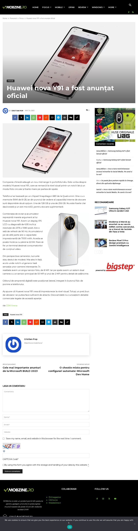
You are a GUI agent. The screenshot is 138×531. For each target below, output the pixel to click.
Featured (13, 18)
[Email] (52, 117)
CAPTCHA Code (10, 459)
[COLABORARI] (69, 494)
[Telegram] (58, 117)
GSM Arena (11, 305)
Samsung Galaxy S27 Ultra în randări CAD (119, 209)
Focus (21, 18)
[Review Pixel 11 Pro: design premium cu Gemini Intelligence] (101, 243)
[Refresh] (4, 452)
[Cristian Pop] (6, 110)
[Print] (64, 117)
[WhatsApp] (33, 117)
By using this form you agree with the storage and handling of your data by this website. (46, 465)
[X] (21, 117)
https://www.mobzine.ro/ (33, 343)
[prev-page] (96, 252)
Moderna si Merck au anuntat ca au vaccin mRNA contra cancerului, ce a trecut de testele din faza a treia (121, 227)
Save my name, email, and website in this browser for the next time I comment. (43, 438)
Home (5, 18)
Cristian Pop (17, 111)
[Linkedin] (27, 117)
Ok (69, 527)
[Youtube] (115, 499)
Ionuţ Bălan (101, 151)
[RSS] (133, 12)
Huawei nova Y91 (16, 314)
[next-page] (100, 252)
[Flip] (39, 117)
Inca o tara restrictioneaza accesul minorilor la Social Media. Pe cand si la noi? (114, 171)
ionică (98, 189)
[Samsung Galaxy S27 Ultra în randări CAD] (101, 211)
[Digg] (70, 117)
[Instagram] (103, 499)
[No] (134, 523)
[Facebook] (128, 12)
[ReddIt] (46, 117)
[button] (130, 5)
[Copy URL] (77, 117)
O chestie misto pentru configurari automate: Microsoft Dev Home (68, 371)
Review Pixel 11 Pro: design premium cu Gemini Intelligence (119, 243)
